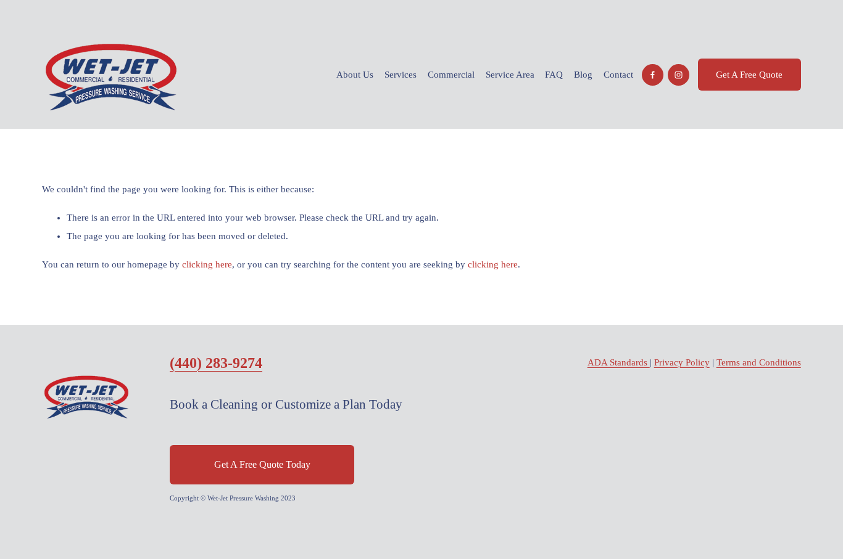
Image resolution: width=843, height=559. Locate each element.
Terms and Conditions (758, 362)
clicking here (207, 264)
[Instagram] (678, 75)
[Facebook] (652, 75)
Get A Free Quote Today (262, 464)
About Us (354, 75)
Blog (583, 75)
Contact (618, 75)
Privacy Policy (682, 362)
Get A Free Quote (749, 75)
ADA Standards (619, 362)
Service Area (510, 75)
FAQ (554, 75)
